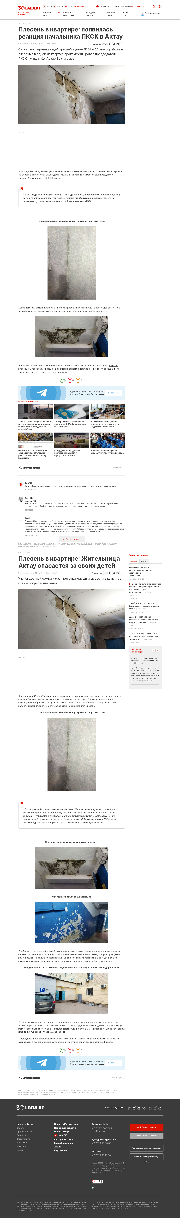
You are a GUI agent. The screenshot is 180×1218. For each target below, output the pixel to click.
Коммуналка (23, 1139)
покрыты (113, 365)
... (135, 12)
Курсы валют (62, 1150)
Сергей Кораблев (52, 44)
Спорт (20, 1150)
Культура (21, 1146)
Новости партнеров (28, 401)
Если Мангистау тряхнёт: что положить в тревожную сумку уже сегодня (143, 636)
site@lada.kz (98, 1131)
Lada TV (62, 1135)
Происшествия (25, 1131)
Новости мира (62, 1131)
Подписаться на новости (146, 1136)
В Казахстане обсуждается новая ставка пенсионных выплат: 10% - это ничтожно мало (147, 660)
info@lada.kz (105, 1171)
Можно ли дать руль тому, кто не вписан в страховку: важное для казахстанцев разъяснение (145, 589)
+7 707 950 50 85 (101, 1143)
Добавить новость (147, 1127)
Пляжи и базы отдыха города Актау (146, 1158)
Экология (22, 1142)
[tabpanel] (145, 604)
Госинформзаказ (63, 1143)
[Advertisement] (71, 153)
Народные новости (65, 1128)
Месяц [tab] (144, 561)
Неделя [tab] (133, 561)
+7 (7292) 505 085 (102, 1128)
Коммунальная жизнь (26, 44)
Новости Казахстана (66, 1124)
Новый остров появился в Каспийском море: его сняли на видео (144, 606)
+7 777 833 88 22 (137, 6)
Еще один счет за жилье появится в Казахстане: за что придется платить (143, 621)
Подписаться (113, 393)
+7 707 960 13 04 (101, 1155)
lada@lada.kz (97, 1173)
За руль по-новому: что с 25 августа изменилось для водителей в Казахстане (144, 571)
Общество (22, 1135)
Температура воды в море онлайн (146, 1148)
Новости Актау (47, 14)
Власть (20, 1128)
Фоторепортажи (63, 1139)
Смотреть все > (79, 6)
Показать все (72, 539)
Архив (57, 1146)
